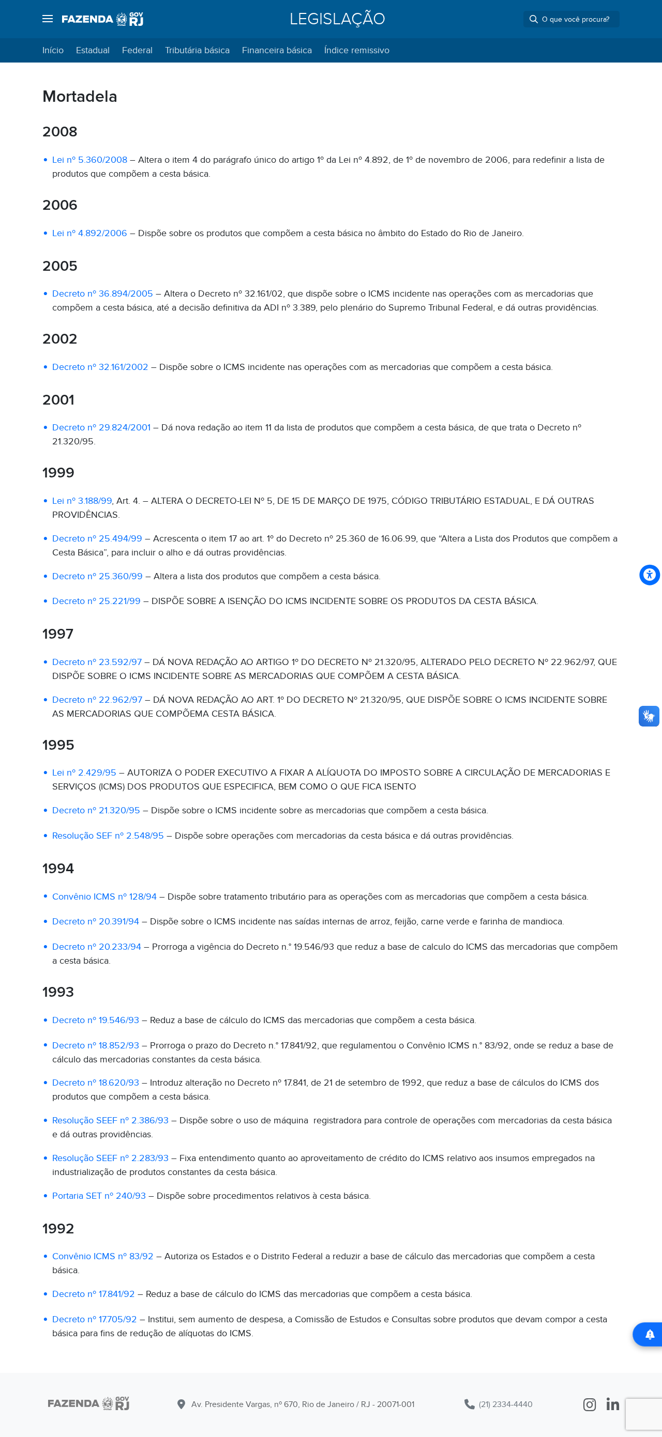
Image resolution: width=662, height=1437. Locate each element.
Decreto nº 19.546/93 (95, 1020)
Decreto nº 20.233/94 (96, 946)
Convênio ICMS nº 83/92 (103, 1256)
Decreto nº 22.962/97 (97, 699)
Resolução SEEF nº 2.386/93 (110, 1120)
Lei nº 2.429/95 (84, 772)
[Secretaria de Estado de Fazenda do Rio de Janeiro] (88, 1405)
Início (53, 50)
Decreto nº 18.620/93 (95, 1082)
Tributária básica (197, 50)
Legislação (337, 19)
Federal (137, 50)
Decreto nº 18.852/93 (95, 1045)
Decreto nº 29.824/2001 (101, 427)
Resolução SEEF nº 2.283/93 (110, 1158)
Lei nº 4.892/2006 (89, 233)
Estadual (93, 50)
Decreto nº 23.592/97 (97, 662)
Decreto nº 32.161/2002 (100, 367)
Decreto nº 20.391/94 (95, 921)
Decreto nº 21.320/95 (96, 810)
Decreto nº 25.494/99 (97, 538)
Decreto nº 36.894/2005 (102, 293)
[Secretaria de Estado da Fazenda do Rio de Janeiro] (102, 19)
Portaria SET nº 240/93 (99, 1196)
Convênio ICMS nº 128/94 (104, 896)
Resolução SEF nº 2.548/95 (108, 835)
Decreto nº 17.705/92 (94, 1319)
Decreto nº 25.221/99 (96, 601)
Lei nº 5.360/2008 (89, 159)
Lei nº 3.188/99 (82, 501)
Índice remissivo (356, 50)
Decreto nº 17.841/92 (93, 1294)
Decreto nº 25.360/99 (97, 576)
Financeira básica (277, 50)
